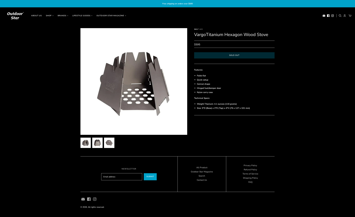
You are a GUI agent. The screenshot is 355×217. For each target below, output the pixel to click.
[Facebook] (328, 15)
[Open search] (340, 15)
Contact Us (202, 180)
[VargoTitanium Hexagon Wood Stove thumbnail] (85, 143)
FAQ (250, 182)
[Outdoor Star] (15, 15)
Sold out (234, 55)
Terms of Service (250, 173)
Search (202, 175)
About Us (36, 15)
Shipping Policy (250, 178)
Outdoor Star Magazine (202, 171)
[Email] (324, 15)
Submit (150, 176)
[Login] (344, 15)
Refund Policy (250, 169)
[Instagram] (332, 15)
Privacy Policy (250, 165)
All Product (201, 167)
